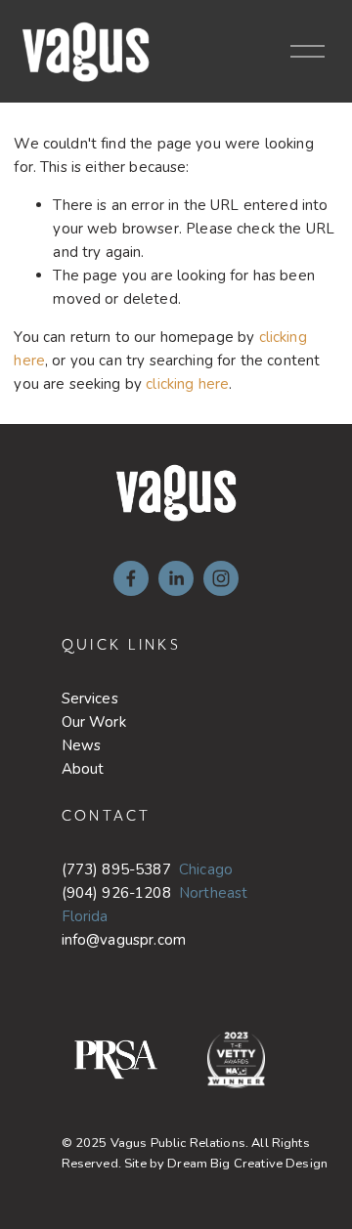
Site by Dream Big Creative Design (226, 1163)
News (82, 745)
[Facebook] (131, 578)
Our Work (94, 722)
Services (90, 698)
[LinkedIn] (176, 578)
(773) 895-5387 (116, 869)
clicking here (187, 384)
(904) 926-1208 (116, 893)
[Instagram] (221, 578)
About (83, 769)
